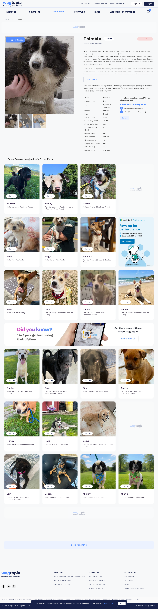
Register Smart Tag (98, 580)
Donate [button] (124, 118)
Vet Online (79, 11)
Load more (91, 79)
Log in (149, 4)
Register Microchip (62, 580)
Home (5, 19)
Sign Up (137, 4)
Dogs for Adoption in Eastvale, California (83, 600)
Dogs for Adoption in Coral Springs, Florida (121, 600)
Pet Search (58, 11)
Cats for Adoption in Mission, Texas (16, 600)
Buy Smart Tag (95, 576)
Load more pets (79, 545)
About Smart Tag (96, 588)
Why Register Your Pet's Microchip (69, 576)
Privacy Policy (109, 603)
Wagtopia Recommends (122, 11)
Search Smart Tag (97, 584)
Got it (122, 603)
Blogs (97, 11)
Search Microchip (62, 584)
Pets (11, 19)
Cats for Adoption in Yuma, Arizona (48, 600)
